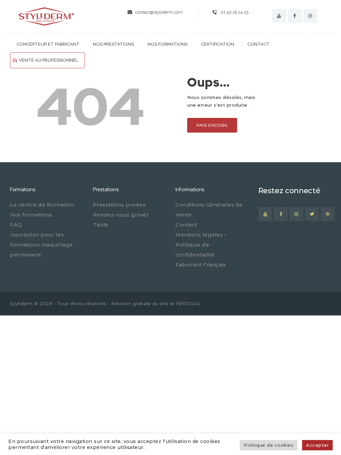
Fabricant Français (200, 264)
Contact (186, 225)
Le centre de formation (42, 205)
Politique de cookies (268, 445)
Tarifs (100, 225)
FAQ (16, 225)
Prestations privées (119, 205)
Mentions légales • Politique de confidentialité (200, 244)
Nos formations (31, 215)
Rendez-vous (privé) (121, 215)
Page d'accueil (212, 125)
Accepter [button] (317, 445)
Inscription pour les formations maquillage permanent (41, 244)
